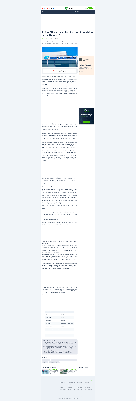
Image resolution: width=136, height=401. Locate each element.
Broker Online (70, 385)
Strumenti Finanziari (72, 380)
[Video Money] (78, 12)
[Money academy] (74, 12)
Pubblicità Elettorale (63, 389)
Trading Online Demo (71, 382)
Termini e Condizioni (88, 385)
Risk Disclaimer (88, 384)
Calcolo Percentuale (71, 389)
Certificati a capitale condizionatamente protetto (68, 360)
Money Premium (62, 384)
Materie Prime (79, 387)
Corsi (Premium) (71, 384)
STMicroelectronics (46, 360)
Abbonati (90, 8)
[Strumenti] (76, 12)
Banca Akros (45, 362)
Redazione (87, 382)
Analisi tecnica (54, 360)
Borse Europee (79, 384)
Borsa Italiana (79, 382)
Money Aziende (62, 385)
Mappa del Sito (62, 382)
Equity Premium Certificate (54, 362)
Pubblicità (61, 387)
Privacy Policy (87, 387)
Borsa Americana (80, 385)
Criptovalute (70, 387)
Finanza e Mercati (80, 380)
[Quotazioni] (72, 12)
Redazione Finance (45, 38)
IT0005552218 (59, 207)
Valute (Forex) (79, 389)
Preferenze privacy (88, 389)
